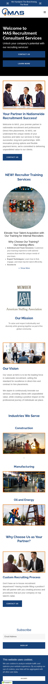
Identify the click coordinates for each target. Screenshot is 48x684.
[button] (44, 12)
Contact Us (24, 54)
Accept (24, 678)
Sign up (24, 645)
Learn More (24, 64)
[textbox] (24, 636)
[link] (13, 12)
